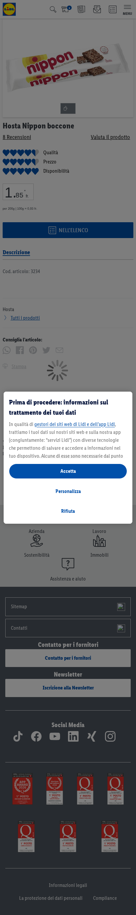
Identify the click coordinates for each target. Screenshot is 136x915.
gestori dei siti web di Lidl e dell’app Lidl (74, 424)
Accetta (68, 471)
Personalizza (68, 491)
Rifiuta (68, 511)
